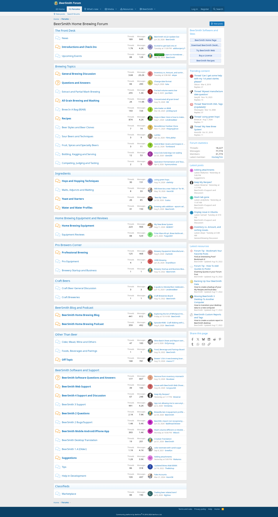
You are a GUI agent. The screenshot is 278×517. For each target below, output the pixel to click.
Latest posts (197, 165)
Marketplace (69, 493)
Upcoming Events (72, 56)
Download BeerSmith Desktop (205, 45)
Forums (76, 9)
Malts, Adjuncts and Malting (78, 189)
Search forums (73, 14)
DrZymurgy (170, 343)
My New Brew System (163, 224)
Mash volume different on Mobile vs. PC (171, 430)
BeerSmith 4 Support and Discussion (84, 395)
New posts (60, 14)
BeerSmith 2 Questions (75, 413)
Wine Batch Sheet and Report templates (171, 340)
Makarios (177, 459)
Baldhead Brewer (173, 423)
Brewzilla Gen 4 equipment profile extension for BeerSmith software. (183, 412)
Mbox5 (176, 432)
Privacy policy (200, 509)
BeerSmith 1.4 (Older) (74, 449)
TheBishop (169, 468)
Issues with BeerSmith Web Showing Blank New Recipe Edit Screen (182, 385)
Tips (64, 467)
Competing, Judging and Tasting (80, 163)
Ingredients (63, 173)
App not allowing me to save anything (170, 403)
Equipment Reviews (73, 234)
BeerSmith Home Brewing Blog (80, 315)
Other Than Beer (66, 334)
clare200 (168, 155)
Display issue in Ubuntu (206, 211)
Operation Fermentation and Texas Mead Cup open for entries (181, 161)
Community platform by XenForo (139, 514)
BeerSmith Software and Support (77, 370)
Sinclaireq (168, 405)
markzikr (169, 254)
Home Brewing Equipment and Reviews (81, 218)
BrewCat (177, 397)
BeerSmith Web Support (76, 386)
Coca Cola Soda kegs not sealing (168, 152)
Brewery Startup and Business (79, 270)
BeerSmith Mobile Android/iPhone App (85, 431)
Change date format (163, 81)
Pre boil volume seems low (165, 90)
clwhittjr (169, 182)
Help (210, 509)
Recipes (66, 118)
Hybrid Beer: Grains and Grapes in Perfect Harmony (176, 144)
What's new (92, 9)
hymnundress (171, 164)
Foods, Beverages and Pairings (79, 350)
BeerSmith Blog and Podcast (74, 308)
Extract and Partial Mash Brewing (81, 91)
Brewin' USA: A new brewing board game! (172, 358)
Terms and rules (185, 509)
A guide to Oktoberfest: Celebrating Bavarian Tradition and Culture (182, 287)
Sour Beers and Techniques (77, 136)
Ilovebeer (170, 379)
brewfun (168, 450)
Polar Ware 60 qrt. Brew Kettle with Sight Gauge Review (178, 233)
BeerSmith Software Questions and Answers (88, 377)
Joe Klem (169, 93)
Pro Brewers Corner (68, 245)
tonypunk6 (171, 388)
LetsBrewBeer (171, 120)
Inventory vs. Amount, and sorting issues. (172, 72)
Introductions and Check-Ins (79, 47)
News (65, 38)
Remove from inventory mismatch (169, 376)
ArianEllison (171, 262)
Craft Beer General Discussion (79, 288)
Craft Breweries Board (163, 295)
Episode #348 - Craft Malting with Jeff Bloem (173, 322)
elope (174, 75)
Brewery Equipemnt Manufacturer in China (172, 251)
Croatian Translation (163, 439)
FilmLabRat (171, 137)
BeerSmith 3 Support (74, 404)
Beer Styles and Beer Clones (78, 127)
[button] (101, 9)
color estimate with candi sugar (167, 447)
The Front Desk (65, 30)
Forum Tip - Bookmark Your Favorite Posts (208, 252)
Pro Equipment (70, 261)
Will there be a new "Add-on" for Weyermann (173, 188)
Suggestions (69, 458)
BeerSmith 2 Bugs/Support (77, 422)
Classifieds (62, 486)
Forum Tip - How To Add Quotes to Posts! (206, 267)
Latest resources (199, 246)
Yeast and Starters (73, 198)
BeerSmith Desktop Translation (79, 440)
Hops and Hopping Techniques (80, 181)
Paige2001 (168, 236)
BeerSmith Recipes (205, 60)
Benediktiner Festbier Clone (166, 126)
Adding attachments (163, 456)
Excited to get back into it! (165, 45)
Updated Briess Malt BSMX (165, 465)
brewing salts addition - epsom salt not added (174, 206)
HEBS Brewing (160, 260)
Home (61, 9)
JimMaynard (171, 111)
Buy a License (205, 55)
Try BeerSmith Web (205, 50)
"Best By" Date (160, 197)
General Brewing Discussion (79, 73)
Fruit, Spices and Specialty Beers (80, 145)
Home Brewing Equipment (78, 225)
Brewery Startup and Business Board (170, 269)
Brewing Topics (65, 66)
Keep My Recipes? (162, 394)
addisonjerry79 (179, 48)
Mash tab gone (201, 197)
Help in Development (74, 475)
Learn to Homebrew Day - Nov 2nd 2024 (177, 54)
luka (167, 84)
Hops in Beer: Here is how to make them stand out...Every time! (181, 117)
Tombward (170, 146)
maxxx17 (170, 361)
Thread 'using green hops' (207, 116)
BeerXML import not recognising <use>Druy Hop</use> (178, 421)
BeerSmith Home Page (205, 40)
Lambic (157, 135)
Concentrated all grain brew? (166, 99)
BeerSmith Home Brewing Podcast (83, 324)
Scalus (167, 200)
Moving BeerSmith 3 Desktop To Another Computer (204, 299)
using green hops (161, 179)
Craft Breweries (71, 297)
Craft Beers (62, 281)
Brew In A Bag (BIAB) (74, 109)
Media (111, 9)
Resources (128, 9)
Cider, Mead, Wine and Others (79, 342)
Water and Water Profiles (77, 207)
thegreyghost (172, 128)
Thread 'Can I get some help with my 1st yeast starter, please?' (208, 78)
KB (167, 102)
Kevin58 (170, 191)
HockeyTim (217, 157)
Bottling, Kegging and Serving (79, 154)
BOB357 (169, 227)
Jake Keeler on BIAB (162, 108)
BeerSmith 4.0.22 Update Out (166, 36)
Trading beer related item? (165, 492)
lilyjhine (167, 495)
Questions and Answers (76, 82)
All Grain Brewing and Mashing (80, 100)
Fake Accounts (160, 474)
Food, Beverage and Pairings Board (169, 349)
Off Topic (67, 359)
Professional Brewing (75, 252)
